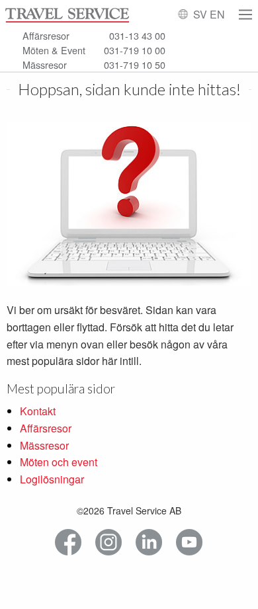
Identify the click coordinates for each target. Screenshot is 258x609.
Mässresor (44, 445)
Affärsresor (45, 428)
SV (200, 14)
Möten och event (58, 461)
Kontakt (38, 411)
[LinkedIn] (149, 542)
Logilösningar (52, 479)
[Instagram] (108, 542)
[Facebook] (68, 542)
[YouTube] (189, 542)
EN (217, 14)
